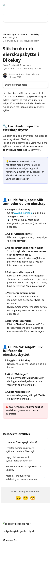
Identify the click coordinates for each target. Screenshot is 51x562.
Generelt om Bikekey (29, 34)
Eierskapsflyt (9, 37)
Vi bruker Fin (11, 540)
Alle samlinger (10, 34)
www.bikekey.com (23, 212)
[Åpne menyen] (45, 5)
